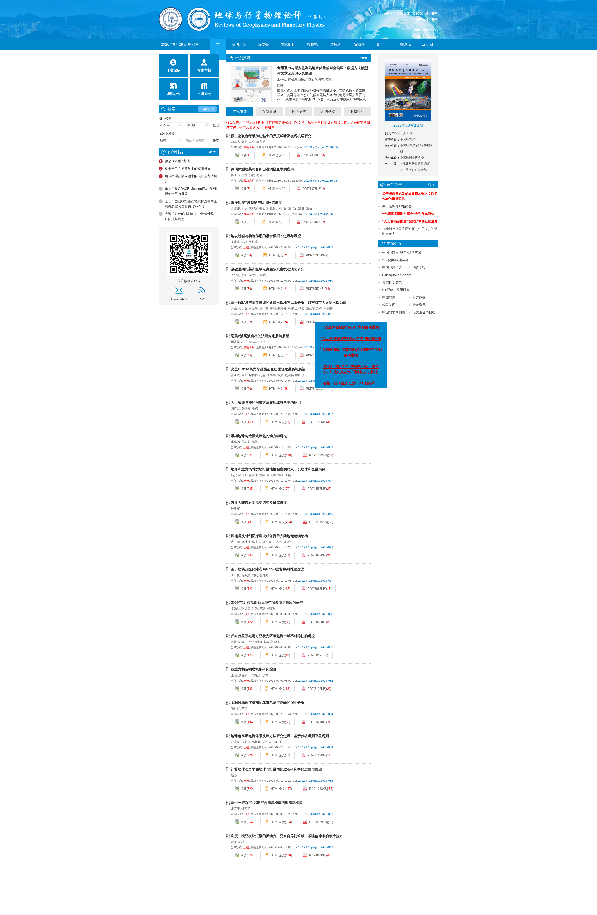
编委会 (263, 44)
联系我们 (405, 49)
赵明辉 (281, 208)
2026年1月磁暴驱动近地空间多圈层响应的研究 (267, 602)
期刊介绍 (238, 44)
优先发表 (239, 111)
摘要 (244, 155)
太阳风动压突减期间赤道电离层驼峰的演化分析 (267, 702)
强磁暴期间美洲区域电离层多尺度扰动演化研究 (267, 269)
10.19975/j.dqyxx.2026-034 (321, 180)
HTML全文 (274, 155)
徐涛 (234, 842)
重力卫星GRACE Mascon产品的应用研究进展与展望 (189, 191)
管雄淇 (235, 275)
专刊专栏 (298, 111)
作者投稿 (173, 70)
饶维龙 (263, 575)
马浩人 (266, 742)
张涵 (309, 208)
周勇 (244, 208)
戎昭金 (245, 742)
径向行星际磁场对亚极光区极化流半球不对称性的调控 (273, 636)
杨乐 (244, 342)
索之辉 (242, 308)
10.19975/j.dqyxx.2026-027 (315, 580)
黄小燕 (263, 308)
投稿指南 (312, 49)
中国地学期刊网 (393, 312)
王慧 (249, 642)
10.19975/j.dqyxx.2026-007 (315, 414)
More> (213, 152)
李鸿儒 (297, 74)
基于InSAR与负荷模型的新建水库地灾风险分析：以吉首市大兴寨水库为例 (288, 302)
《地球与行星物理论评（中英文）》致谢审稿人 (410, 231)
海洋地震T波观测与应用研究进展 (256, 202)
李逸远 (235, 442)
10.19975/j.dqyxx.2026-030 (315, 280)
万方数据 (419, 297)
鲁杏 (234, 175)
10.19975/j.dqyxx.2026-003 (315, 447)
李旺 (244, 275)
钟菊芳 (245, 808)
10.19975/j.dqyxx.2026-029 (315, 547)
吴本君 (245, 442)
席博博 (253, 375)
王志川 (328, 308)
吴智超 (319, 74)
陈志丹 (281, 308)
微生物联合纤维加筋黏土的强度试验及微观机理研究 (271, 136)
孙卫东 (242, 475)
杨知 (301, 308)
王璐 (262, 608)
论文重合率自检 (424, 312)
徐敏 (273, 208)
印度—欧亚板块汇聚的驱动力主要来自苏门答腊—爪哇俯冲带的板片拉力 (287, 836)
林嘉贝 (253, 308)
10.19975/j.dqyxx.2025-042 (315, 847)
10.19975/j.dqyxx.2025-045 (315, 514)
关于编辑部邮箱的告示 (398, 206)
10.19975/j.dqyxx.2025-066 (315, 647)
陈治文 (308, 74)
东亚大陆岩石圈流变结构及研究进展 (259, 502)
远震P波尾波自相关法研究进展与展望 (260, 336)
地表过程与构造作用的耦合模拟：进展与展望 (266, 236)
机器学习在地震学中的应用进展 (185, 168)
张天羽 (271, 475)
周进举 (235, 342)
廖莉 (273, 308)
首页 (218, 49)
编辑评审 (359, 49)
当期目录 (269, 111)
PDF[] (311, 155)
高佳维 (277, 742)
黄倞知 (245, 408)
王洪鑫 (235, 242)
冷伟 (255, 408)
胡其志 (235, 142)
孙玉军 (235, 508)
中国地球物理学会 (395, 260)
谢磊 (234, 308)
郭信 (252, 175)
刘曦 (262, 475)
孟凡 (244, 375)
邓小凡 (256, 542)
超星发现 (388, 305)
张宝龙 (292, 208)
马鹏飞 (292, 308)
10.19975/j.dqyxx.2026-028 (315, 614)
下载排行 (357, 111)
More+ (364, 57)
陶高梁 (260, 142)
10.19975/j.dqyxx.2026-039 (321, 147)
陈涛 (241, 642)
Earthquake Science (397, 275)
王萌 (234, 675)
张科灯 (257, 642)
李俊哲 (287, 542)
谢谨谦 (235, 208)
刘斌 (255, 575)
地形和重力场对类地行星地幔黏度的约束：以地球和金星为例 (278, 469)
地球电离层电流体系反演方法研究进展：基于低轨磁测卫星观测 (280, 736)
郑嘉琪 (271, 608)
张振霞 (245, 608)
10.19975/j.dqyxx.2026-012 (315, 680)
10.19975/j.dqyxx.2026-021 (321, 214)
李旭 (277, 642)
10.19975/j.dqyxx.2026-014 (315, 780)
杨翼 (255, 442)
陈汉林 (263, 675)
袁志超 (253, 342)
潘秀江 (253, 275)
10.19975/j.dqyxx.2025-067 (315, 480)
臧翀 (301, 208)
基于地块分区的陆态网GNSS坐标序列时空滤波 (267, 569)
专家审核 (204, 70)
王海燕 (277, 542)
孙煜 (234, 642)
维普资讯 (419, 305)
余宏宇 (235, 808)
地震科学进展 (392, 282)
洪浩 (255, 608)
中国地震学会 (392, 267)
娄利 (259, 175)
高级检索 (207, 109)
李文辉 (266, 542)
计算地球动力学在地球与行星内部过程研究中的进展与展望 (276, 769)
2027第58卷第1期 (408, 125)
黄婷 (280, 375)
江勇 (280, 74)
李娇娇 (271, 375)
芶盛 (262, 375)
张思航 (310, 308)
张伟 (262, 342)
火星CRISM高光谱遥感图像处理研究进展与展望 (268, 369)
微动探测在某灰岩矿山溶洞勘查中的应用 (262, 169)
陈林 (244, 242)
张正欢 (235, 375)
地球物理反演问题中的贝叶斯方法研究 (188, 178)
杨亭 (234, 775)
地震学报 (419, 267)
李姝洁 (235, 608)
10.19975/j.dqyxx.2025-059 (315, 814)
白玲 (288, 74)
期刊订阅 (382, 49)
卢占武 (235, 542)
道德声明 (335, 49)
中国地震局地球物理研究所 (401, 252)
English (428, 44)
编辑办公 (173, 94)
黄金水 (253, 475)
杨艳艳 (256, 742)
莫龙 (244, 142)
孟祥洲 (263, 275)
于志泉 (253, 675)
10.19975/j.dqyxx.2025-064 (315, 747)
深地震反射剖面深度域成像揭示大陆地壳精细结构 (269, 536)
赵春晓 (268, 642)
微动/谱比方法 (175, 161)
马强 (252, 142)
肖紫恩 (245, 575)
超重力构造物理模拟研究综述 (253, 669)
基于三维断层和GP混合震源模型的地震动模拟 (266, 803)
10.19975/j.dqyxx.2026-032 (315, 314)
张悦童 (253, 242)
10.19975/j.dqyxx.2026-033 (315, 247)
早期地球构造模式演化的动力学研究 (259, 436)
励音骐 (242, 675)
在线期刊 (287, 44)
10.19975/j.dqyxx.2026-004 (315, 714)
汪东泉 (235, 742)
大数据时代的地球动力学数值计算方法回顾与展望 (188, 216)
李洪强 (245, 542)
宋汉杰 (242, 175)
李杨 (288, 475)
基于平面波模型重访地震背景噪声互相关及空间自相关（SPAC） (188, 203)
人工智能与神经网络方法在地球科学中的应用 (266, 402)
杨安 (234, 475)
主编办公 (204, 94)
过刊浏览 (327, 111)
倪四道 (263, 208)
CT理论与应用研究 (396, 290)
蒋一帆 (235, 575)
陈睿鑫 (235, 408)
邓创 (319, 308)
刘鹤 (280, 475)
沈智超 (253, 208)
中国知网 (388, 297)
